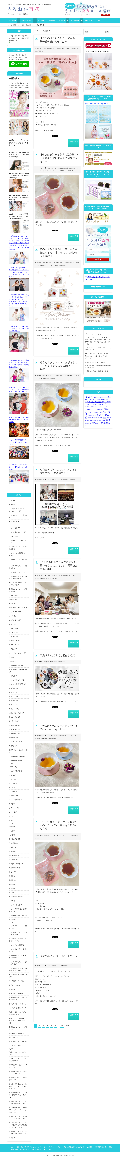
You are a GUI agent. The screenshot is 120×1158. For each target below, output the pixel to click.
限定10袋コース (72, 171)
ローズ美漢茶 (98, 409)
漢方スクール (91, 415)
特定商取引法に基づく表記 (103, 1147)
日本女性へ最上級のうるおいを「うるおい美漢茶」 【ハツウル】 (31, 1149)
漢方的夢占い (14, 733)
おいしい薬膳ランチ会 (17, 1004)
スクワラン (13, 636)
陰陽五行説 (14, 737)
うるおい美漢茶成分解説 (18, 915)
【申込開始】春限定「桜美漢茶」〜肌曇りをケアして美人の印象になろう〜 (59, 158)
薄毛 (104, 420)
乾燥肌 (60, 171)
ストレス (98, 407)
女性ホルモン (95, 412)
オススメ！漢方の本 (16, 680)
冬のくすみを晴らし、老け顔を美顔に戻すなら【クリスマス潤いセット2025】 (59, 252)
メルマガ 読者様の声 (18, 1008)
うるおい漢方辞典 (16, 665)
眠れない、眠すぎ (16, 864)
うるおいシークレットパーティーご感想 (18, 933)
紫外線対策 (40, 51)
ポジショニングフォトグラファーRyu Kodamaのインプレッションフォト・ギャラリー (97, 356)
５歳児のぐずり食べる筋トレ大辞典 (96, 371)
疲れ (12, 851)
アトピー (13, 791)
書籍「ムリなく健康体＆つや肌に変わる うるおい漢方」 (18, 1021)
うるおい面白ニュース (17, 532)
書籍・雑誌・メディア (18, 608)
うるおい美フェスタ (17, 572)
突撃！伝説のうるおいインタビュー (18, 1066)
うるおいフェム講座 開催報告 (17, 554)
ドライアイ (103, 406)
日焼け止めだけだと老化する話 (57, 655)
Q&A (12, 901)
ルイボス (42, 265)
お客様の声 (12, 20)
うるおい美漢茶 (66, 168)
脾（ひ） (13, 704)
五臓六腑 (13, 688)
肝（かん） (14, 696)
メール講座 (88, 20)
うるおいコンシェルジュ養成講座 (18, 548)
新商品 (56, 265)
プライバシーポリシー (55, 1147)
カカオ (77, 262)
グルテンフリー (102, 404)
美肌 (91, 420)
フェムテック (90, 409)
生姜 (60, 265)
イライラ (13, 795)
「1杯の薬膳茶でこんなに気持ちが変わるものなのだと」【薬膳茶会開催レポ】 (59, 565)
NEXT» (67, 1026)
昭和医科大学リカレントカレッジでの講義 (18, 584)
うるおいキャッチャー (100, 397)
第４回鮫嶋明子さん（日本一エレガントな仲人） (18, 1102)
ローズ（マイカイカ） (49, 265)
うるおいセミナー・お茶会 (18, 516)
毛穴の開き (14, 843)
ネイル (12, 816)
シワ (45, 171)
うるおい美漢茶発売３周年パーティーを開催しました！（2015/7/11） (19, 442)
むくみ (61, 965)
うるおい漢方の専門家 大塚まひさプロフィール (30, 1147)
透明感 (103, 423)
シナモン (37, 265)
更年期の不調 (14, 839)
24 (62, 1026)
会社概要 (89, 1147)
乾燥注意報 (13, 599)
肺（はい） (14, 700)
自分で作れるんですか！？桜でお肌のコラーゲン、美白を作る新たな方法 (58, 825)
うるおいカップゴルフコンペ (18, 541)
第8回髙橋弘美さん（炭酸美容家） (18, 1079)
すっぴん (13, 775)
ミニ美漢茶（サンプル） (18, 981)
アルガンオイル (15, 620)
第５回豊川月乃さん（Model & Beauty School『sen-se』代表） (18, 1110)
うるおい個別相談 (101, 399)
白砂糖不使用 (99, 417)
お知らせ (13, 1037)
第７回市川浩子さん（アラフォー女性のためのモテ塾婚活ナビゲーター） (18, 1125)
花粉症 (12, 880)
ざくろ (12, 616)
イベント (67, 479)
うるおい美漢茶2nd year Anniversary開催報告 (18, 577)
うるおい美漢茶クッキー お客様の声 (18, 999)
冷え (12, 831)
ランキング (14, 595)
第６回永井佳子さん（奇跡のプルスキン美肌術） (18, 1117)
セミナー (41, 20)
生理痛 (12, 847)
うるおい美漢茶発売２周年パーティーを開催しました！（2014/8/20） (19, 467)
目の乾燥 (13, 859)
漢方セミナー (100, 415)
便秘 (12, 826)
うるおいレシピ (15, 905)
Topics (12, 504)
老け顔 (96, 420)
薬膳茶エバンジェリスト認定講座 (49, 578)
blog (12, 500)
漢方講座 (90, 417)
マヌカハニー (14, 645)
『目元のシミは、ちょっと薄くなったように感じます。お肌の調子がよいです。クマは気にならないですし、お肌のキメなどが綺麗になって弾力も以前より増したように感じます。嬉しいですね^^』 (19, 242)
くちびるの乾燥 (15, 771)
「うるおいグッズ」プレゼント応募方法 (18, 1060)
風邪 (12, 888)
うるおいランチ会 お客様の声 (18, 950)
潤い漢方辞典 (75, 20)
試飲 (12, 989)
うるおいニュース (50, 48)
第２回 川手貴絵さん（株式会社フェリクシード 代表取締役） (18, 1086)
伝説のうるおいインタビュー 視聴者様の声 (19, 1013)
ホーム (11, 1147)
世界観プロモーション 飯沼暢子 (95, 362)
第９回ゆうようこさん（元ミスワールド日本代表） (18, 1132)
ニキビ (13, 812)
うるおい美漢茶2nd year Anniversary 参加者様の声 (18, 969)
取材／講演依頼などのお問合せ (74, 1147)
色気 (12, 876)
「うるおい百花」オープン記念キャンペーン (18, 510)
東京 (101, 412)
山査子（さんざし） (17, 713)
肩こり (12, 872)
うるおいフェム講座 (16, 945)
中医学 (105, 409)
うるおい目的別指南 (26, 25)
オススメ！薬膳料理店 (17, 684)
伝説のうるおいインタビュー (18, 1053)
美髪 (94, 420)
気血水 (104, 412)
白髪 (104, 417)
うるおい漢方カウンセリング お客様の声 (19, 956)
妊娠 (12, 835)
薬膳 (108, 420)
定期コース (14, 985)
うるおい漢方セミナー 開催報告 (18, 567)
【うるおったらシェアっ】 (93, 334)
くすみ (56, 48)
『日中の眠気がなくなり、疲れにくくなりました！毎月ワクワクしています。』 (19, 329)
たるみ (68, 735)
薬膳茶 (93, 423)
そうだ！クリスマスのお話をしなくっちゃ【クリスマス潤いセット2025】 (59, 366)
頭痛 (12, 884)
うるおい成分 (50, 168)
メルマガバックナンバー (71, 48)
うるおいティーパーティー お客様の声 (18, 940)
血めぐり (98, 423)
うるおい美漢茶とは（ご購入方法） (18, 910)
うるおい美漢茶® (26, 20)
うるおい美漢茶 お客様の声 (18, 976)
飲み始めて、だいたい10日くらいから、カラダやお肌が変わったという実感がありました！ (19, 390)
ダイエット (14, 808)
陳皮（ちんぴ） (15, 741)
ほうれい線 (93, 404)
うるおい (89, 397)
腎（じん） (14, 708)
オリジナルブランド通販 (18, 1041)
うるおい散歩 (14, 528)
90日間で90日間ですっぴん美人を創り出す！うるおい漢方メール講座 (88, 7)
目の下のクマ (14, 855)
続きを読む (73, 143)
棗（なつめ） (14, 717)
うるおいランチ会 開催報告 (18, 560)
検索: (86, 32)
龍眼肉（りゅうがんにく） (18, 751)
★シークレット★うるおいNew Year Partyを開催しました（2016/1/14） (19, 420)
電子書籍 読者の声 (16, 1033)
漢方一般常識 (14, 729)
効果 (90, 412)
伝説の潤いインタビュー (57, 20)
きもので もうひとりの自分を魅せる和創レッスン (96, 348)
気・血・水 (14, 721)
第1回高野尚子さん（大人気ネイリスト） (18, 1072)
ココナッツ (13, 628)
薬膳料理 (87, 423)
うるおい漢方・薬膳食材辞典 (18, 671)
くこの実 (13, 676)
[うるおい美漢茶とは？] (98, 44)
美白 (88, 420)
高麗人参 (13, 746)
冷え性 (87, 412)
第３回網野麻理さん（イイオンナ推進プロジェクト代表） (18, 1095)
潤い (94, 417)
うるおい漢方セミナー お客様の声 (18, 963)
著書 (99, 20)
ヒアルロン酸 (14, 640)
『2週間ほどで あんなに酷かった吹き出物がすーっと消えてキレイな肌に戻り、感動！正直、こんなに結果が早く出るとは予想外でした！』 (19, 272)
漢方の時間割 (14, 725)
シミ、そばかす (62, 48)
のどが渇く (14, 783)
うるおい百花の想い (17, 756)
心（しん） (14, 692)
